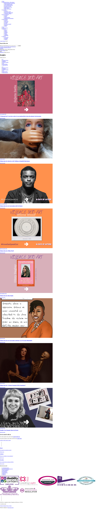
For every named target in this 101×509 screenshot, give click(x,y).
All (2, 59)
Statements (4, 61)
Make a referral (6, 7)
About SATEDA (5, 19)
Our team (5, 23)
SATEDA (1, 48)
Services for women (7, 11)
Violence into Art (5, 65)
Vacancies (6, 25)
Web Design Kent (10, 507)
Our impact (6, 22)
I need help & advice (5, 467)
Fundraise (5, 32)
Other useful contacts (7, 8)
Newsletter (6, 38)
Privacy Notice (9, 505)
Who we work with (5, 14)
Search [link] (6, 41)
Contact (1, 41)
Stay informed (4, 471)
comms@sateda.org (16, 436)
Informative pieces (5, 60)
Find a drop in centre (7, 440)
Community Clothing (7, 13)
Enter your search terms (4, 45)
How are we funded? (7, 24)
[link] (50, 51)
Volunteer (5, 31)
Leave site (9, 47)
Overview (6, 10)
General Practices (7, 17)
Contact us (4, 36)
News (3, 63)
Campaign (6, 34)
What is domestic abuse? (8, 4)
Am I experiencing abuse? (8, 5)
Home (3, 1)
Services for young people (8, 12)
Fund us (5, 33)
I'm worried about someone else (7, 468)
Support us (4, 28)
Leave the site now (12, 46)
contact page (19, 438)
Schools (5, 16)
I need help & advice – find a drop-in (8, 2)
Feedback (5, 39)
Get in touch (6, 37)
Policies (1, 505)
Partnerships (6, 35)
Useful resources (5, 27)
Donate (5, 30)
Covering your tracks (3, 47)
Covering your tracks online (4, 46)
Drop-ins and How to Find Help (9, 3)
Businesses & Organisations (8, 18)
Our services (4, 9)
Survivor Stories (4, 64)
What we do (6, 21)
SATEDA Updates (5, 62)
